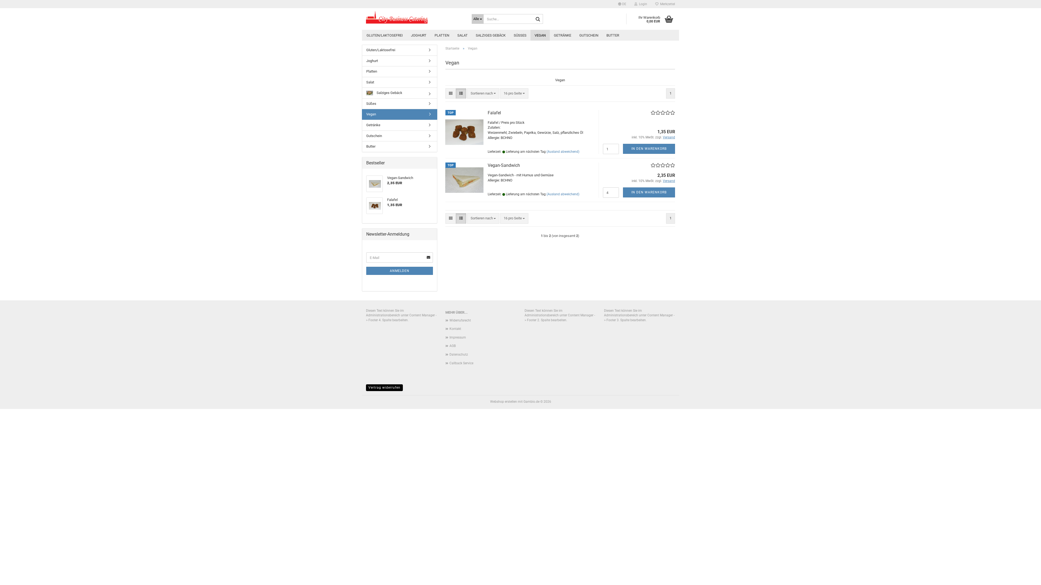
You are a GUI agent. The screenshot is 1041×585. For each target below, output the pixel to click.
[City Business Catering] (415, 17)
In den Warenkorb (649, 149)
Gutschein (588, 35)
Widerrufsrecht (460, 320)
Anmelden (399, 271)
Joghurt (418, 35)
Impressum (457, 337)
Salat (462, 35)
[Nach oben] (1026, 577)
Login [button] (642, 4)
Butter (612, 35)
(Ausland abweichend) (563, 152)
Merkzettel (666, 4)
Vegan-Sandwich (504, 165)
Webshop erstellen (503, 402)
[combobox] (483, 93)
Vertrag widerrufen (384, 387)
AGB (452, 346)
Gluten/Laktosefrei (385, 35)
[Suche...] (538, 19)
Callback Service (461, 363)
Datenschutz (458, 354)
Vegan (540, 35)
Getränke (562, 35)
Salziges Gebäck (491, 35)
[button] (622, 4)
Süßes (520, 35)
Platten (442, 35)
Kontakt (455, 329)
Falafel (494, 112)
